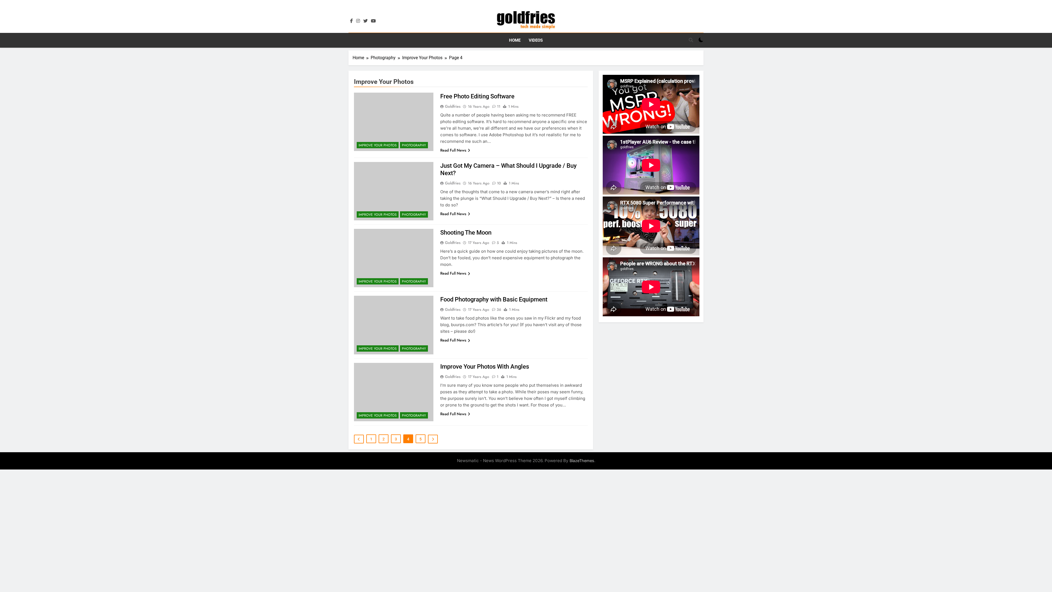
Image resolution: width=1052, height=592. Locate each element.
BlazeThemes (582, 460)
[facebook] (351, 21)
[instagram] (358, 21)
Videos (536, 40)
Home (515, 40)
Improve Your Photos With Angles (484, 366)
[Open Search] (691, 40)
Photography (414, 145)
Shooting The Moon (465, 232)
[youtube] (373, 21)
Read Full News (453, 150)
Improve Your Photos (378, 145)
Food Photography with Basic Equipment (493, 299)
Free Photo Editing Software (477, 96)
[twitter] (365, 21)
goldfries (453, 106)
